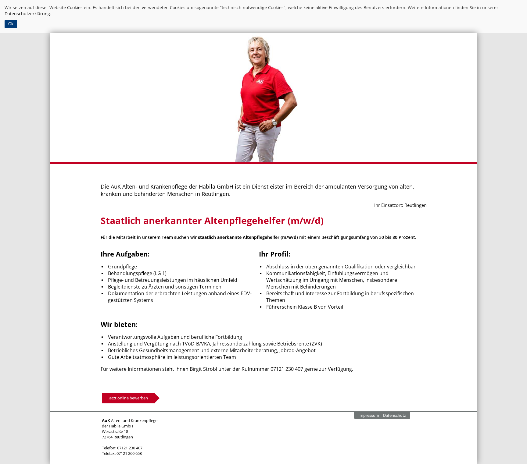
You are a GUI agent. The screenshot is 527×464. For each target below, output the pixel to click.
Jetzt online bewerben (128, 398)
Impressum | (370, 415)
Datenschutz (394, 415)
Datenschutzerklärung (27, 13)
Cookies (75, 7)
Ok (10, 24)
